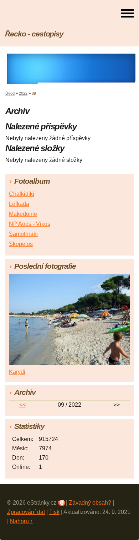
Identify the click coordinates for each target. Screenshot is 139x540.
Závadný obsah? (90, 503)
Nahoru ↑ (21, 521)
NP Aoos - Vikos (29, 224)
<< (22, 405)
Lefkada (19, 204)
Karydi (17, 372)
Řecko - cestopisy (34, 34)
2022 (23, 93)
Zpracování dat (26, 512)
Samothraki (23, 234)
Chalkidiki (21, 194)
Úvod (10, 93)
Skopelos (21, 244)
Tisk (54, 512)
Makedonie (23, 214)
